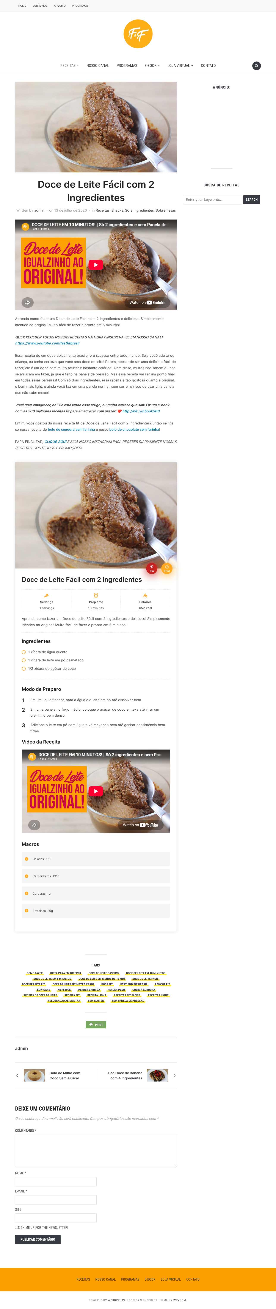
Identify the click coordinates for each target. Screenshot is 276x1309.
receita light (96, 995)
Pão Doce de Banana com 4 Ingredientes (125, 1075)
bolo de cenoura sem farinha (71, 429)
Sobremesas (166, 210)
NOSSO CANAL (97, 65)
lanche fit (162, 984)
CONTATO (208, 65)
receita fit (72, 995)
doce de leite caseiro (104, 973)
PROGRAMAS (80, 5)
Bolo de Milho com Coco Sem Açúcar (65, 1075)
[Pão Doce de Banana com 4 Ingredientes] (157, 1075)
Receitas (67, 65)
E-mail (21, 1191)
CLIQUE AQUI (55, 441)
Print (99, 1024)
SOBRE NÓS (40, 5)
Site (18, 1210)
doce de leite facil (145, 978)
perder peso (116, 989)
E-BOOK (151, 65)
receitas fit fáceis (127, 995)
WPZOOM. (180, 1300)
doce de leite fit (33, 984)
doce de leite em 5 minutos (52, 978)
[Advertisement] (221, 127)
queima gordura (143, 989)
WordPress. (117, 1300)
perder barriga (89, 989)
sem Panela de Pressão (128, 1000)
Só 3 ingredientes (139, 210)
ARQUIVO (60, 5)
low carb (43, 989)
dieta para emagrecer (65, 973)
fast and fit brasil (133, 984)
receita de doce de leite (40, 995)
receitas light (158, 995)
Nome (20, 1173)
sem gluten (96, 1000)
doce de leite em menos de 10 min (102, 978)
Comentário (25, 1131)
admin (39, 210)
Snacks (117, 210)
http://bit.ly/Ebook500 (141, 411)
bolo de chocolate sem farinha (134, 429)
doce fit (107, 984)
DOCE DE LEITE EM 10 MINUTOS (145, 973)
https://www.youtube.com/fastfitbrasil (47, 343)
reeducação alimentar (64, 1000)
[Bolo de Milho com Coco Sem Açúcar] (34, 1075)
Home (22, 5)
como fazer (35, 973)
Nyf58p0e (64, 989)
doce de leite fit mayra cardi (73, 984)
